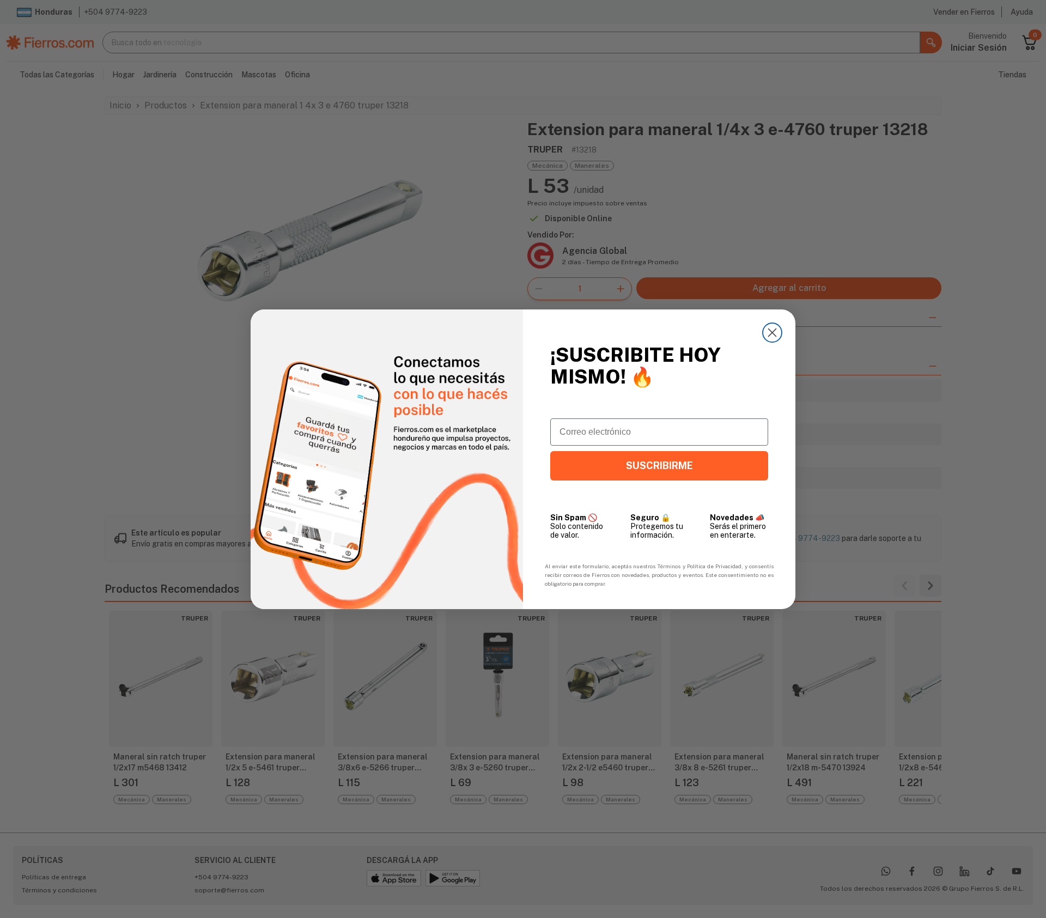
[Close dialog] (772, 332)
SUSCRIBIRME (659, 465)
